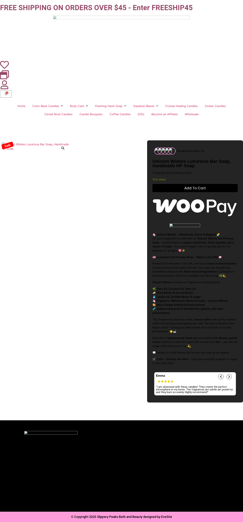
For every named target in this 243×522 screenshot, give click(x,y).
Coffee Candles (120, 114)
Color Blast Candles (45, 106)
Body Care (77, 106)
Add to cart (195, 188)
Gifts (141, 114)
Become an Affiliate (164, 114)
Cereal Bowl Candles (58, 114)
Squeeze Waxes (143, 106)
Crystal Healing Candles (181, 106)
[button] (7, 146)
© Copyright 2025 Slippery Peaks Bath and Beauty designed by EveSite (121, 517)
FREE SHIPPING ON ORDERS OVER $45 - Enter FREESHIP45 (96, 8)
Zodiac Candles (215, 106)
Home (21, 106)
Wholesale (192, 114)
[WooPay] (195, 206)
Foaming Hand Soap (108, 106)
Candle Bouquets (91, 114)
